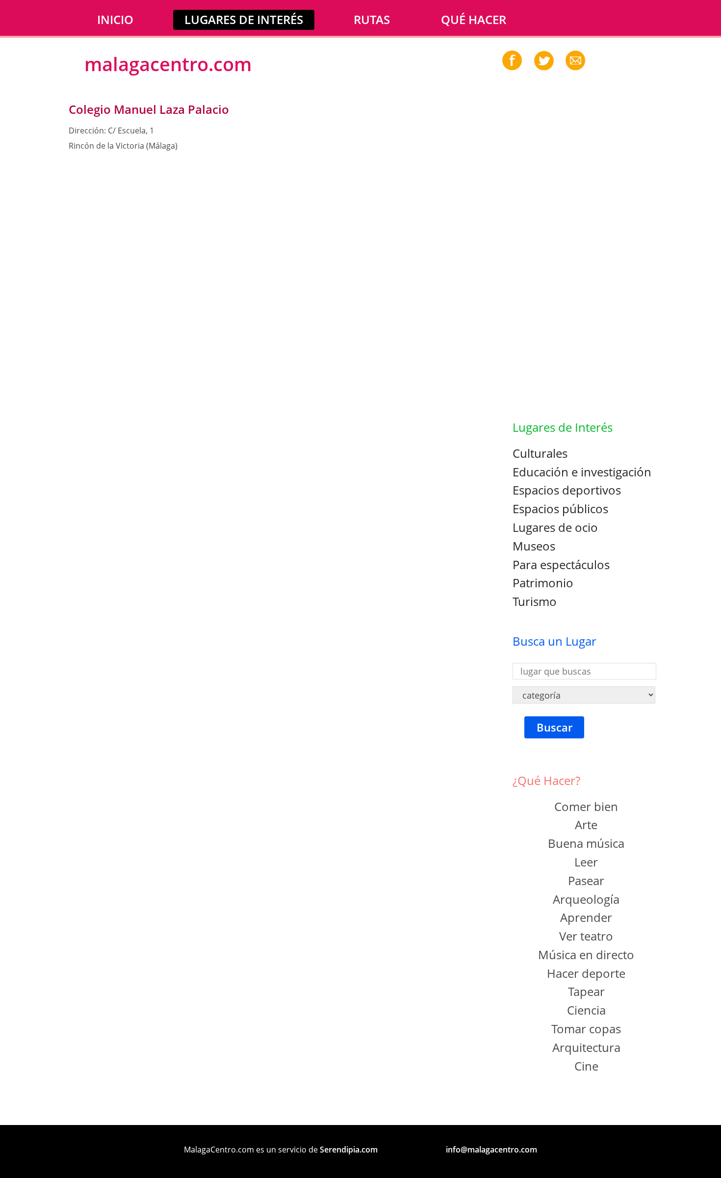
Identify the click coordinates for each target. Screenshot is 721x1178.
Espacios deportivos (567, 490)
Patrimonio (543, 583)
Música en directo (586, 954)
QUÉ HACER (473, 19)
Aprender (586, 917)
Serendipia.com (349, 1149)
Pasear (586, 880)
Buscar (554, 727)
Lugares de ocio (555, 527)
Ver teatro (586, 936)
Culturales (540, 453)
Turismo (535, 601)
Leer (586, 862)
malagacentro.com (168, 64)
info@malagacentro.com (491, 1149)
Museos (534, 546)
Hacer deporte (586, 973)
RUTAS (372, 19)
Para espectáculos (561, 564)
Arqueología (586, 899)
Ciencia (586, 1010)
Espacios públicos (560, 508)
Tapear (586, 991)
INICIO (115, 19)
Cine (586, 1066)
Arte (586, 824)
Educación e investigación (582, 472)
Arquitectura (586, 1047)
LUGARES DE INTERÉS (243, 19)
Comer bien (586, 806)
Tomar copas (586, 1029)
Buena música (586, 843)
